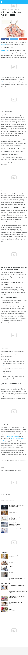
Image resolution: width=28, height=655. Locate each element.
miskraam (3, 44)
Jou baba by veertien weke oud (15, 602)
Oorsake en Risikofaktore (14, 9)
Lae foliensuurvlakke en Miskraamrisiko (17, 511)
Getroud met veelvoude (14, 560)
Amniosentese (4, 50)
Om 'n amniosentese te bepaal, (11, 436)
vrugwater (3, 81)
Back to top (14, 648)
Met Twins (11, 572)
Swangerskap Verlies (5, 9)
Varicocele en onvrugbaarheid (15, 554)
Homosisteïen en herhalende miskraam (17, 528)
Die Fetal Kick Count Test (14, 566)
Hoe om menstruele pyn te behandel (16, 585)
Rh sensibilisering (7, 365)
